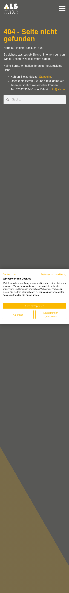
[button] (9, 274)
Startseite (45, 76)
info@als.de (57, 89)
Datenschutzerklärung (53, 274)
